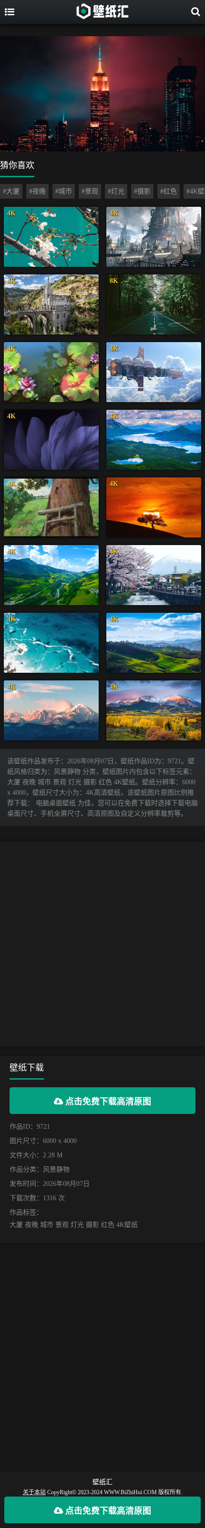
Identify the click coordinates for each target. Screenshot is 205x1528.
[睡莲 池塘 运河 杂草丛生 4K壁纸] (51, 372)
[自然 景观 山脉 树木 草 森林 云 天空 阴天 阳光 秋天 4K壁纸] (153, 710)
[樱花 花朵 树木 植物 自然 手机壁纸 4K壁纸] (51, 237)
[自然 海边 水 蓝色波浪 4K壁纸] (51, 643)
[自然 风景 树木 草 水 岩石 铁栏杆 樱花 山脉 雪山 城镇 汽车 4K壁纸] (153, 575)
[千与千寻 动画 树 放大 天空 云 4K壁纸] (51, 507)
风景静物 (56, 1169)
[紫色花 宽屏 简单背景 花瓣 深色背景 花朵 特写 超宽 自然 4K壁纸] (51, 440)
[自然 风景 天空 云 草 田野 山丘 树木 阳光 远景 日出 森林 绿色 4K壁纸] (153, 643)
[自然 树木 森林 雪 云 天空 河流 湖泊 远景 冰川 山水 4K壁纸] (153, 440)
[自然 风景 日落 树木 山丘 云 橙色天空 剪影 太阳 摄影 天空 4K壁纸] (153, 507)
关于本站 (34, 1492)
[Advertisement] (102, 943)
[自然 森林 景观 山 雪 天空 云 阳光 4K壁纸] (51, 710)
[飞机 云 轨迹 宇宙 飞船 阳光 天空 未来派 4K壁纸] (153, 372)
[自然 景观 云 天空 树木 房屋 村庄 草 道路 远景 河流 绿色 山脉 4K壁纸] (51, 575)
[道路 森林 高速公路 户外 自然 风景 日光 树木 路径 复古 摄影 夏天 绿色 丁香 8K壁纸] (153, 304)
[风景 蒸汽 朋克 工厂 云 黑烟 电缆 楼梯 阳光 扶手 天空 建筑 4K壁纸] (153, 237)
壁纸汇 (102, 1482)
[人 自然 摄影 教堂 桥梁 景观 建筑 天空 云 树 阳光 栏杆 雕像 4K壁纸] (51, 304)
